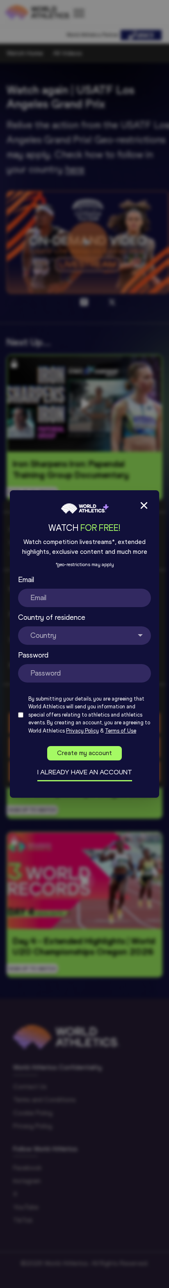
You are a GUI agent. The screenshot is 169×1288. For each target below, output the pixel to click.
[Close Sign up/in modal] (144, 505)
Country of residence (51, 617)
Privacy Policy (82, 731)
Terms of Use (120, 731)
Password (33, 655)
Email (26, 579)
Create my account (84, 753)
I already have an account (84, 772)
